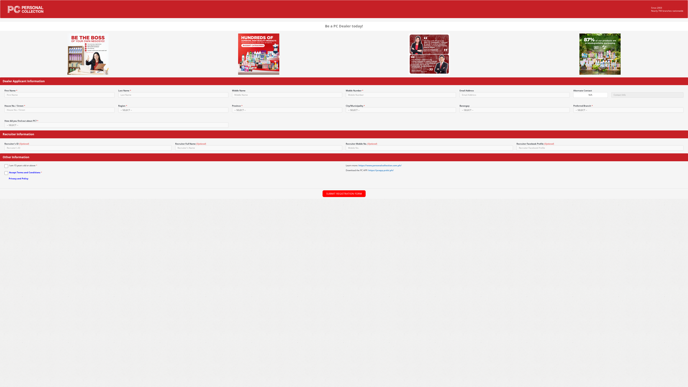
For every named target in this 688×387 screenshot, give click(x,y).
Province (237, 105)
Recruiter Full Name (190, 143)
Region (122, 105)
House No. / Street (14, 105)
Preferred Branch (583, 105)
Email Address (467, 90)
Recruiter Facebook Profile (535, 143)
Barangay (464, 105)
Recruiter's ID (16, 143)
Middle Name (238, 90)
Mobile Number (354, 90)
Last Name (124, 90)
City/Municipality (355, 105)
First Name (10, 90)
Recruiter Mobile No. (361, 143)
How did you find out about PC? (21, 120)
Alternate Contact (582, 90)
